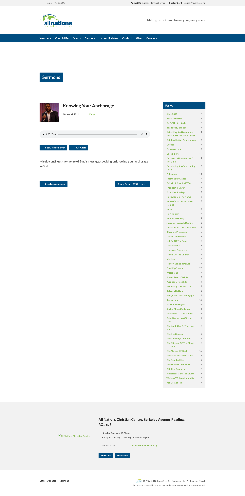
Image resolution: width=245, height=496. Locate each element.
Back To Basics (174, 118)
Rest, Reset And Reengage (180, 295)
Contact (127, 38)
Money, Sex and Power (178, 263)
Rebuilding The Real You (178, 286)
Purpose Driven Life (176, 281)
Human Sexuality (175, 218)
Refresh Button (174, 290)
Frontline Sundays (175, 192)
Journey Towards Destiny (179, 222)
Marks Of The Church (177, 254)
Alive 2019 (171, 114)
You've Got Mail (174, 382)
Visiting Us (59, 3)
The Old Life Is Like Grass (179, 355)
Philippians (172, 272)
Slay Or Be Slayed (175, 304)
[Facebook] (192, 38)
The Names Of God (176, 351)
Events (77, 38)
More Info (106, 455)
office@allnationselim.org (143, 445)
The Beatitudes (174, 334)
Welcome (45, 38)
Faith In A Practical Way (178, 183)
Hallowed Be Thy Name (178, 196)
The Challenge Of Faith (178, 338)
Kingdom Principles (176, 232)
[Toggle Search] (41, 3)
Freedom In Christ (175, 187)
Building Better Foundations (181, 140)
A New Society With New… (132, 184)
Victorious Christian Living (180, 373)
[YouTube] (200, 38)
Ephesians (171, 174)
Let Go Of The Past (176, 241)
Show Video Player (55, 147)
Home (49, 3)
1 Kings (91, 114)
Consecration (173, 149)
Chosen (170, 144)
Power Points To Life (177, 277)
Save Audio (80, 147)
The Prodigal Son (175, 360)
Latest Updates (109, 38)
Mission (170, 259)
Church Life (61, 38)
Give (138, 38)
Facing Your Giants (176, 178)
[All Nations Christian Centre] (74, 436)
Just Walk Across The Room (181, 227)
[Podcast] (204, 38)
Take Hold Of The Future (179, 313)
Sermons (90, 38)
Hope (169, 209)
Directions (122, 455)
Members (151, 38)
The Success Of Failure (178, 364)
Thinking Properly (175, 369)
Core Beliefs (172, 153)
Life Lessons (173, 245)
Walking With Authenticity (180, 378)
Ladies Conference (176, 236)
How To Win (172, 213)
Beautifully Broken (176, 127)
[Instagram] (196, 38)
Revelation (172, 300)
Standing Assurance (54, 184)
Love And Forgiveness (178, 250)
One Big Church (174, 268)
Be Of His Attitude (176, 123)
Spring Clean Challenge (178, 309)
